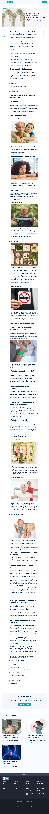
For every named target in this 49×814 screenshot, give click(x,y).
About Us (16, 783)
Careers (16, 786)
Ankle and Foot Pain (29, 794)
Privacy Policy (5, 786)
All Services (28, 797)
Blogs (3, 783)
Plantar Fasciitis (41, 790)
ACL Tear (39, 786)
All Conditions (40, 793)
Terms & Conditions (4, 789)
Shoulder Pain (29, 790)
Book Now (44, 1)
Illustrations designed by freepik (24, 807)
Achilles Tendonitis (41, 788)
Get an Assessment (24, 704)
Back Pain (28, 788)
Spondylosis (40, 783)
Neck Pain (28, 786)
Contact (16, 788)
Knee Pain (28, 783)
